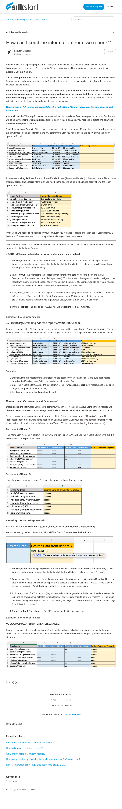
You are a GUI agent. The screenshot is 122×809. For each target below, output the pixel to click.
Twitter (12, 682)
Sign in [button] (110, 6)
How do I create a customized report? (24, 748)
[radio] (53, 700)
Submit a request (94, 6)
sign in (15, 789)
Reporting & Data (24, 19)
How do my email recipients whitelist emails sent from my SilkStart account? (43, 759)
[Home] (22, 10)
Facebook (8, 682)
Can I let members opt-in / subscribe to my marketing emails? (36, 765)
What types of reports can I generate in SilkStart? (30, 742)
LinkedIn (16, 682)
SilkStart (10, 19)
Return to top (12, 724)
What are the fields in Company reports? (25, 753)
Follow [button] (110, 51)
